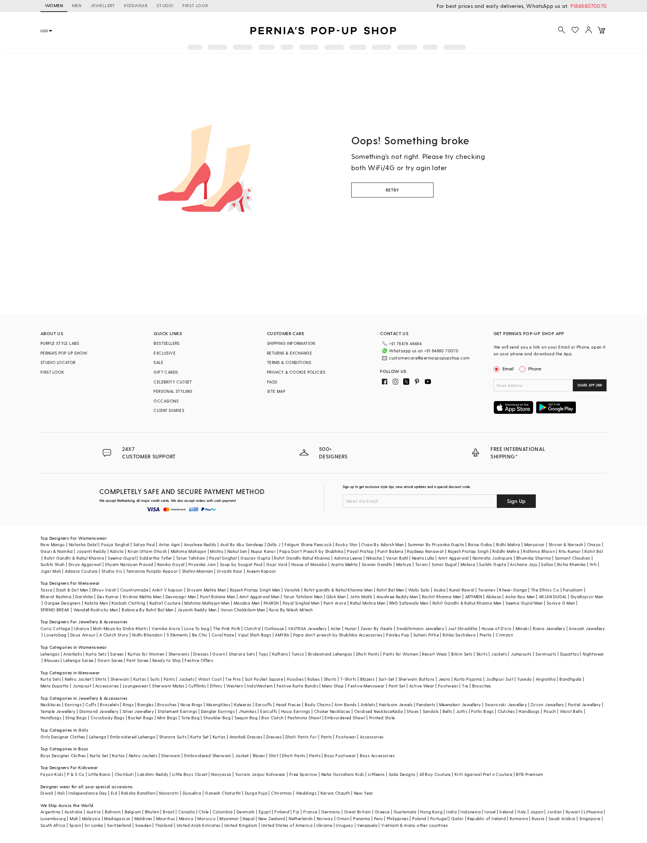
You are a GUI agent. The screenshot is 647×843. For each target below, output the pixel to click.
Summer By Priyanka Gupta (436, 544)
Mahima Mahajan (189, 551)
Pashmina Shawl (304, 717)
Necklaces (50, 704)
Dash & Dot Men (72, 589)
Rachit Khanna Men (441, 596)
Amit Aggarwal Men (259, 596)
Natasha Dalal (83, 544)
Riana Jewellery (549, 628)
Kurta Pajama (468, 679)
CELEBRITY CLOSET (173, 381)
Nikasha (374, 558)
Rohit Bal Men (390, 589)
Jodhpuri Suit (499, 679)
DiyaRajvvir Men (587, 596)
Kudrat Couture (165, 602)
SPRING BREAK (55, 609)
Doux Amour (82, 634)
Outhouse (274, 628)
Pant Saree (138, 660)
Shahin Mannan (197, 571)
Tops (263, 653)
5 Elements (177, 634)
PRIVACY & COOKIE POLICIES (296, 372)
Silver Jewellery (138, 711)
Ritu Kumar (570, 551)
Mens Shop (333, 685)
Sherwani (120, 679)
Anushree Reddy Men (397, 596)
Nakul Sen (237, 551)
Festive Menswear (366, 685)
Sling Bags (75, 717)
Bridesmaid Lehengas (330, 653)
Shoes (413, 711)
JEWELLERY (102, 5)
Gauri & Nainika (56, 551)
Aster (336, 628)
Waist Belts (571, 711)
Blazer (259, 755)
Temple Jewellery (57, 711)
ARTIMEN (473, 596)
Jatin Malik (361, 596)
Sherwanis (179, 653)
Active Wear (421, 685)
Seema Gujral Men (524, 602)
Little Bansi (99, 774)
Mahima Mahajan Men (207, 602)
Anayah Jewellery (587, 628)
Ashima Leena (348, 558)
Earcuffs (263, 704)
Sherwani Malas (168, 685)
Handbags (529, 711)
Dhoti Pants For (301, 736)
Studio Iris (111, 571)
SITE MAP (276, 391)
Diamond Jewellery (99, 711)
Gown (218, 653)
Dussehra (192, 793)
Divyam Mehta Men (206, 589)
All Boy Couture (435, 774)
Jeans (444, 679)
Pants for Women (400, 653)
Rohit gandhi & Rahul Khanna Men (338, 589)
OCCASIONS (166, 400)
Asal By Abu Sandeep (242, 544)
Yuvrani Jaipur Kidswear (260, 774)
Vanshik (292, 589)
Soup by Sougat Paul (241, 564)
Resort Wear (434, 653)
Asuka (440, 589)
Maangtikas (218, 704)
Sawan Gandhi (377, 564)
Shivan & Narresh (566, 544)
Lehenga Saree (78, 660)
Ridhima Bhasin (539, 551)
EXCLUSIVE (165, 352)
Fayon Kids (51, 774)
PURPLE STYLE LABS (59, 343)
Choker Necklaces (332, 711)
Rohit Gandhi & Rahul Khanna (74, 558)
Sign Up (516, 501)
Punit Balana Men (217, 596)
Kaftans (280, 653)
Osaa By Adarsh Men (382, 544)
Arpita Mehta (344, 564)
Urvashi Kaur (230, 571)
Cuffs (90, 704)
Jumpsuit (82, 685)
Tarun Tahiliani (191, 558)
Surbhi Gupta (492, 564)
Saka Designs (402, 774)
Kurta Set (199, 736)
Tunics (298, 653)
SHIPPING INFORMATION (291, 343)
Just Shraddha (462, 628)
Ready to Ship (166, 660)
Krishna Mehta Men (142, 596)
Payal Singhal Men (301, 602)
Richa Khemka (571, 564)
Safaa (547, 564)
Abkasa (493, 596)
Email (508, 368)
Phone (534, 368)
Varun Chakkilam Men (243, 609)
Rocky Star (346, 544)
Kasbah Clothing (128, 602)
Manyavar (534, 544)
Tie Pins (233, 679)
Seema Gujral (122, 558)
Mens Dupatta (54, 685)
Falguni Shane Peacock (308, 544)
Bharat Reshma (56, 596)
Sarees (117, 653)
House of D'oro (497, 628)
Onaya (594, 544)
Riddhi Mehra (505, 551)
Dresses (201, 653)
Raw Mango (52, 544)
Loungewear (135, 685)
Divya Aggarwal (85, 564)
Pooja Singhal (115, 544)
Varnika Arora (166, 628)
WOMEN (54, 5)
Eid (114, 793)
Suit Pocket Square (264, 679)
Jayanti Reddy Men (197, 609)
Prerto (486, 634)
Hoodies (295, 679)
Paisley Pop (397, 634)
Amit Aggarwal (453, 558)
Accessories (107, 685)
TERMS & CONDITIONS (289, 362)
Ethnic (216, 685)
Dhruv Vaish (104, 589)
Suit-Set (387, 679)
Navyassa (221, 774)
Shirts (100, 679)
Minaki (522, 628)
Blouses (52, 660)
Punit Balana (390, 551)
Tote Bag (190, 717)
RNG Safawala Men (408, 602)
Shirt (273, 755)
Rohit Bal (593, 551)
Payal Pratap (360, 551)
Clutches (506, 711)
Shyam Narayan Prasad (129, 564)
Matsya (403, 564)
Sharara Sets (242, 653)
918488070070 (588, 6)
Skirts (481, 653)
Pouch (550, 711)
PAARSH (271, 602)
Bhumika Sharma (533, 558)
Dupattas (569, 653)
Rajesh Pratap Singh (468, 551)
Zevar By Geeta (377, 628)
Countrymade (134, 589)
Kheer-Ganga (513, 589)
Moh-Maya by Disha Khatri (120, 628)
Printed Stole (382, 717)
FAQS (272, 381)
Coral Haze (223, 634)
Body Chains (318, 704)
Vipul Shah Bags (254, 634)
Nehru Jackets (143, 755)
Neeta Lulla (423, 558)
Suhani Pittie (426, 634)
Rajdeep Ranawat (425, 551)
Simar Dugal (444, 564)
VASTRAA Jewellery (307, 628)
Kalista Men (96, 602)
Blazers (367, 679)
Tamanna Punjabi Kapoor (152, 571)
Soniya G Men (561, 602)
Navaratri (169, 793)
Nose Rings (191, 704)
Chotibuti (124, 774)
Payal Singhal (223, 558)
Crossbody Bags (108, 717)
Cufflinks (197, 685)
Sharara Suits (172, 736)
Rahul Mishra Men (367, 602)
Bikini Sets (461, 653)
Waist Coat (210, 679)
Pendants (425, 704)
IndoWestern (260, 685)
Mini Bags (167, 717)
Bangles (145, 704)
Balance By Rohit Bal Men (148, 609)
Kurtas (139, 679)
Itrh (593, 564)
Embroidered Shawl (345, 717)
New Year (363, 793)
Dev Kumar (108, 596)
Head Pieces (288, 704)
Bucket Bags (140, 717)
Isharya (81, 628)
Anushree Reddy (200, 544)
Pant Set (397, 685)
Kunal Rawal (461, 589)
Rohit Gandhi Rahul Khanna (302, 558)
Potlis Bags (482, 711)
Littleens (376, 774)
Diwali (46, 793)
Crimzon (504, 634)
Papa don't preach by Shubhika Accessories (337, 634)
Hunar (351, 628)
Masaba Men (247, 602)
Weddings (306, 793)
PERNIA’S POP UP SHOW (63, 352)
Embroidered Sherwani (207, 755)
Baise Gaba (480, 544)
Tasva (46, 589)
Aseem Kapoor (261, 571)
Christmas (281, 793)
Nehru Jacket (78, 679)
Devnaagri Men (180, 596)
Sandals (431, 711)
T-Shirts (348, 679)
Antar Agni (169, 544)
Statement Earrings (177, 711)
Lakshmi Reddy (152, 774)
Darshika (84, 596)
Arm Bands (345, 704)
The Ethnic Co (545, 589)
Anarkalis (72, 653)
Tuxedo (524, 679)
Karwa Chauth (335, 793)
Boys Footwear (340, 755)
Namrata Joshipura (493, 558)
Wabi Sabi (419, 589)
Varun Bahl (397, 558)
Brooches (481, 685)
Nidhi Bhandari (147, 634)
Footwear (448, 685)
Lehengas (50, 653)
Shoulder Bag (217, 717)
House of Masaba (309, 564)
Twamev (486, 589)
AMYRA (282, 634)
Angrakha (546, 679)
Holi (61, 793)
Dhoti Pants (367, 653)
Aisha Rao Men (520, 596)
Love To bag (196, 628)
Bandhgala (570, 679)
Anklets (368, 704)
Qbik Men (336, 596)
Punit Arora (335, 602)
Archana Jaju (523, 564)
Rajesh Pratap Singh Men (255, 589)
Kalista (117, 551)
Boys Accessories (377, 755)
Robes (313, 679)
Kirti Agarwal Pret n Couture (483, 774)
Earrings (73, 704)
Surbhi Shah (52, 564)
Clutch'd (252, 628)
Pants (169, 679)
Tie (465, 685)
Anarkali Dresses (246, 736)
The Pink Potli (226, 628)
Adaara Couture (81, 571)
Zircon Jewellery (547, 704)
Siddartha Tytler (155, 558)
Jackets (499, 653)
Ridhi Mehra (508, 544)
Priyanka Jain (202, 564)
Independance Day (88, 793)
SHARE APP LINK (589, 385)
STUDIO (165, 5)
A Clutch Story (113, 634)
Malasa (468, 564)
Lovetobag (55, 634)
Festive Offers (199, 660)
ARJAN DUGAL (552, 596)
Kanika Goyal (171, 564)
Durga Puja (256, 793)
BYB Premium (529, 774)
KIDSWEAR (136, 5)
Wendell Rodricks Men (95, 609)
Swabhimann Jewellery (420, 628)
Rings (128, 704)
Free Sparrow (303, 774)
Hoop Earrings (295, 711)
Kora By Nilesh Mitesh (291, 609)
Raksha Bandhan (138, 793)
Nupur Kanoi (263, 551)
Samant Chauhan (572, 558)
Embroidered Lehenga (132, 736)
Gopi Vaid (277, 564)
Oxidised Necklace (373, 711)
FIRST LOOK (195, 5)
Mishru (216, 551)
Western (234, 685)
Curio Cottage (55, 628)
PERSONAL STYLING (173, 391)
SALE (158, 362)
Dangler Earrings (218, 711)
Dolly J (274, 544)
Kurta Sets (96, 653)
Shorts (330, 679)
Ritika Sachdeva (459, 634)
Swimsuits (545, 653)
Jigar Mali (50, 571)
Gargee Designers (62, 602)
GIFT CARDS (166, 372)
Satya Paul (144, 544)
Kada (397, 711)
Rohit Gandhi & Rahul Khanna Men (467, 602)
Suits (155, 679)
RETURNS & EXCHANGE (289, 352)
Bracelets (109, 704)
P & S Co (75, 774)
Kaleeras (242, 704)
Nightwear (593, 653)
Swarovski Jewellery (506, 704)
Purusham (573, 589)
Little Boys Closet (189, 774)
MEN (76, 5)
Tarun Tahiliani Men (303, 596)
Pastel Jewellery (584, 704)
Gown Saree (110, 660)
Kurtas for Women (146, 653)
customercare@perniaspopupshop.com (429, 357)
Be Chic (200, 634)
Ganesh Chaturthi (223, 793)
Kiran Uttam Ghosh (147, 551)
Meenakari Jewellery (460, 704)
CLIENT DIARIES (169, 410)
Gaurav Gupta (255, 558)
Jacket (242, 755)
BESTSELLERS (166, 343)
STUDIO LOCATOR (58, 362)
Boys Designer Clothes (63, 755)
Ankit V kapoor (167, 589)
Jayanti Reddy (91, 551)
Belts (447, 711)
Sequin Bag (246, 717)
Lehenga (97, 736)
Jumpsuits (521, 653)
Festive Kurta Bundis (297, 685)
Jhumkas (247, 711)
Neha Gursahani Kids (342, 774)
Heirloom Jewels (396, 704)
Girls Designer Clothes (62, 736)
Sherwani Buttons (416, 679)
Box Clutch (272, 717)
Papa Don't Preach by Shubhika (311, 551)
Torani (421, 564)
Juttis (461, 711)
